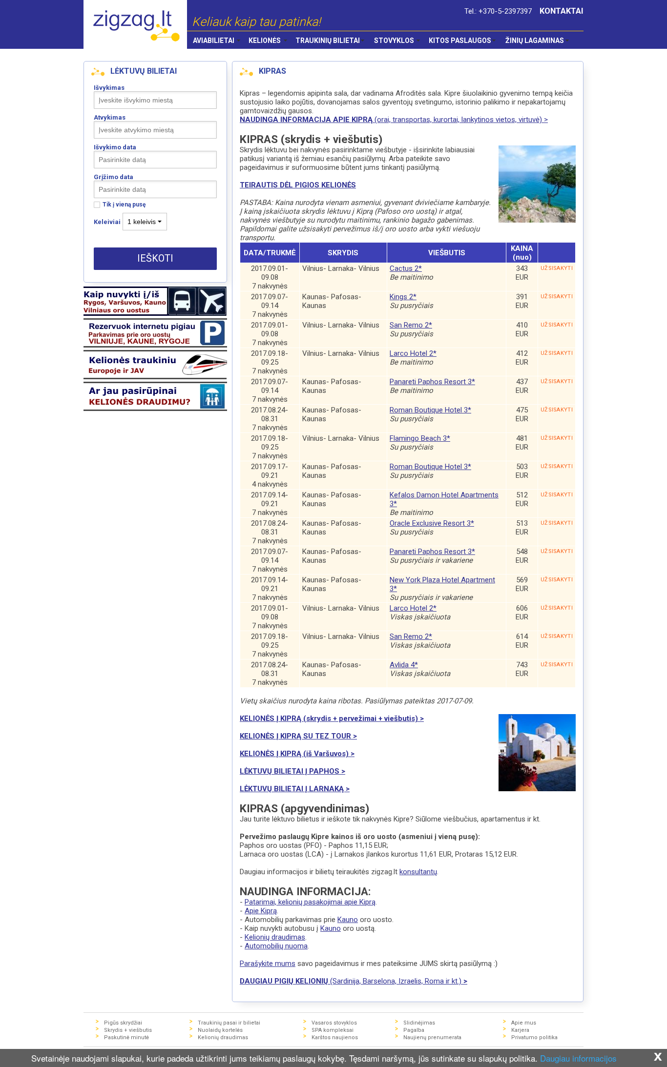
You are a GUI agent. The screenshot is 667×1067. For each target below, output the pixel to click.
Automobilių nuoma (276, 946)
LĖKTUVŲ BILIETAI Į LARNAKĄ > (295, 788)
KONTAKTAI (562, 11)
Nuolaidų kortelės (220, 1030)
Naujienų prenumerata (432, 1037)
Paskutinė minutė (126, 1037)
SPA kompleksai (333, 1030)
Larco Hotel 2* (413, 353)
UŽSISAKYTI (557, 268)
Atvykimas (109, 117)
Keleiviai (107, 222)
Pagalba (413, 1030)
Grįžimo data (113, 177)
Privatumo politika (534, 1037)
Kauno (347, 919)
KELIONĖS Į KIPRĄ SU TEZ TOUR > (298, 736)
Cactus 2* (406, 268)
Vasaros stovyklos (334, 1023)
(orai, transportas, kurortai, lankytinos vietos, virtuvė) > (394, 119)
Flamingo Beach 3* (420, 438)
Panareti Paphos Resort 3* (432, 381)
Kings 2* (403, 296)
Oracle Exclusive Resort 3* (432, 523)
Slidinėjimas (419, 1023)
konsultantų (418, 871)
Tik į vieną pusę (124, 205)
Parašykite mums (267, 963)
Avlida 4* (404, 664)
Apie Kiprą (261, 910)
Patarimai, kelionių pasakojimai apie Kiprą (310, 902)
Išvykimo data (115, 147)
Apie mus (523, 1023)
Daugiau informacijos (578, 1058)
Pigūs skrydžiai (123, 1023)
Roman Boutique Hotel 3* (430, 410)
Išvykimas (109, 87)
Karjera (520, 1030)
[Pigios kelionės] (135, 24)
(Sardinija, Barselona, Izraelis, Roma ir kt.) (353, 981)
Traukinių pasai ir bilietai (229, 1023)
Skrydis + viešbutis (128, 1030)
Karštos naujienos (335, 1037)
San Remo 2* (411, 325)
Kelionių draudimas (275, 937)
